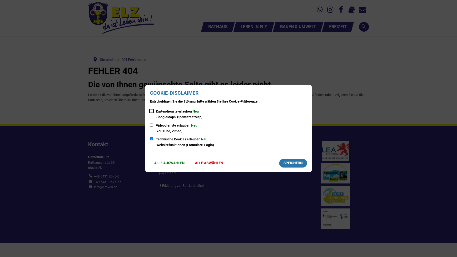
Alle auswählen (169, 163)
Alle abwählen (209, 163)
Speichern (293, 163)
